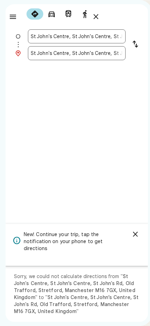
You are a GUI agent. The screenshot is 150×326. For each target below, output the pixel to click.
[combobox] (77, 36)
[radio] (35, 14)
